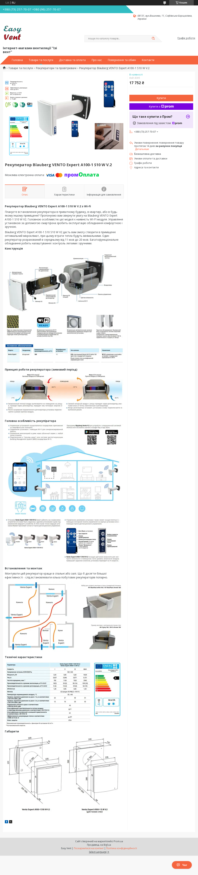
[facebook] (6, 822)
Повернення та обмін (122, 60)
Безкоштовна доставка (147, 153)
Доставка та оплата (72, 60)
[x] (10, 822)
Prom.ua (118, 841)
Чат (184, 865)
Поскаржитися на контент (89, 848)
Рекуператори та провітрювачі (56, 68)
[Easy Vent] (12, 33)
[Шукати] (153, 38)
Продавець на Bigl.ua (99, 844)
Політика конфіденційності (121, 848)
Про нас (96, 60)
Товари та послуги (41, 60)
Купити (161, 98)
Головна (17, 60)
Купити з (154, 106)
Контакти (148, 60)
